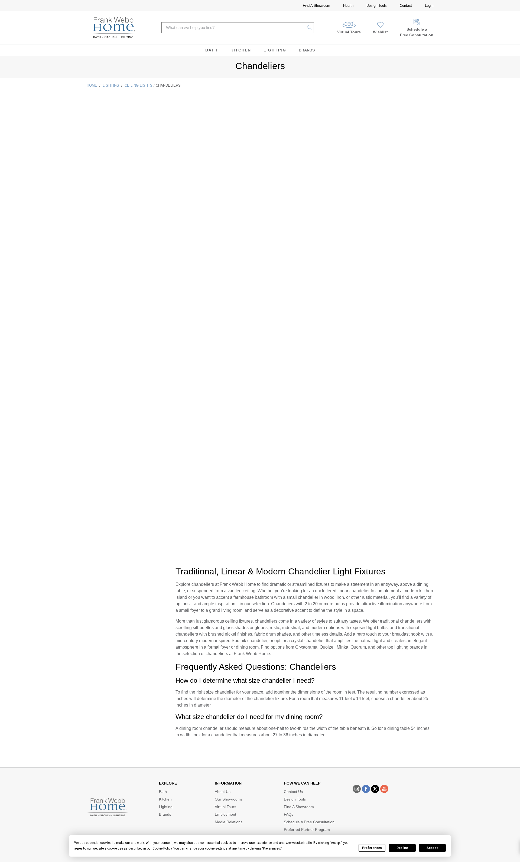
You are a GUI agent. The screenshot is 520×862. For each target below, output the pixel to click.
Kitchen (240, 50)
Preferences (372, 848)
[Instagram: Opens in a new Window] (357, 789)
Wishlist (380, 32)
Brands (307, 50)
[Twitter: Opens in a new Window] (375, 789)
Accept (432, 848)
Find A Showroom (316, 6)
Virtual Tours (349, 32)
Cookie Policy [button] (162, 848)
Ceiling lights (138, 85)
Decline (402, 848)
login (429, 6)
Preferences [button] (271, 848)
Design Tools (376, 6)
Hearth (348, 6)
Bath (211, 50)
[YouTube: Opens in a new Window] (384, 789)
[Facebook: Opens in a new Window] (366, 789)
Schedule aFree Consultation (416, 32)
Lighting (275, 50)
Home (92, 85)
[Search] (309, 27)
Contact (406, 6)
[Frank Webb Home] (113, 27)
